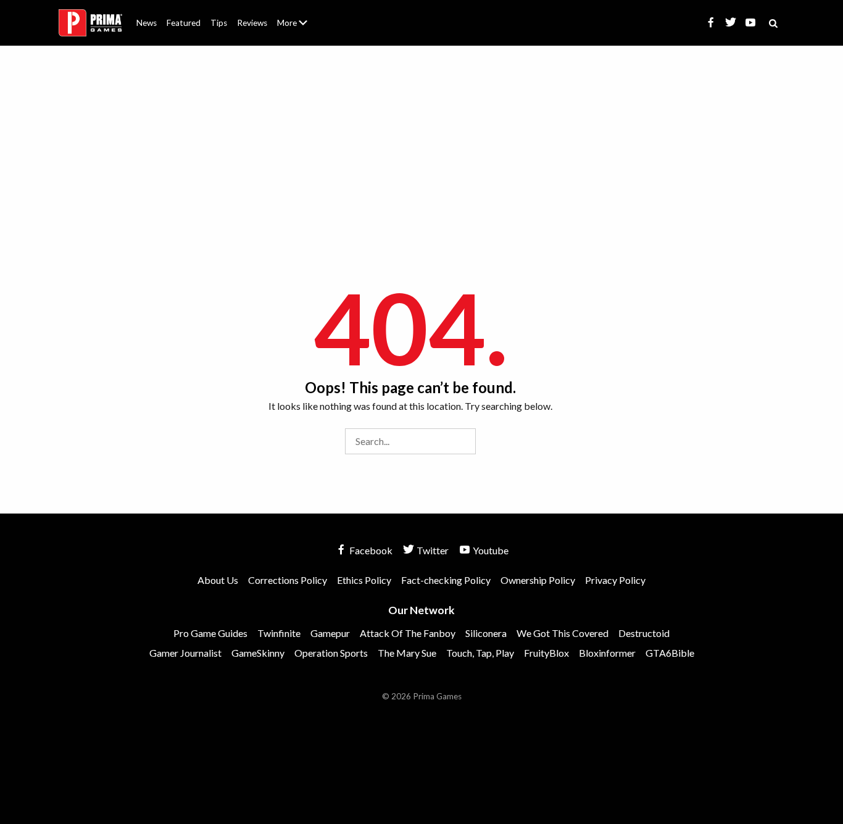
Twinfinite (279, 633)
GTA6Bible (670, 653)
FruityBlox (546, 653)
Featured (184, 23)
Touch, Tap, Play (480, 653)
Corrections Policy (287, 580)
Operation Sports (331, 653)
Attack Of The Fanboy (407, 633)
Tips (218, 23)
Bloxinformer (607, 653)
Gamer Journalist (185, 653)
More (299, 28)
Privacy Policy (615, 580)
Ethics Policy (364, 580)
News (146, 23)
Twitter (432, 550)
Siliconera (486, 633)
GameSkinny (257, 653)
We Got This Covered (562, 633)
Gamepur (330, 633)
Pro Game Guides (210, 633)
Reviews (252, 23)
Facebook (369, 550)
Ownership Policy (537, 580)
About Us (294, 15)
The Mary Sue (407, 653)
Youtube (490, 550)
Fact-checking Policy (446, 580)
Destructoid (644, 633)
